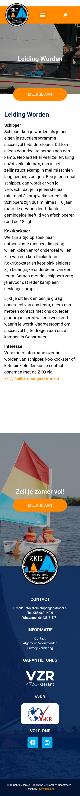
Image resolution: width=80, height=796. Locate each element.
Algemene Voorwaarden (40, 643)
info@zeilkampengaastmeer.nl (46, 608)
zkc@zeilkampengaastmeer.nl (32, 378)
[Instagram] (47, 742)
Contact (40, 638)
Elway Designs (46, 788)
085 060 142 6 (43, 613)
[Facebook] (33, 742)
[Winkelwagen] (66, 15)
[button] (43, 15)
